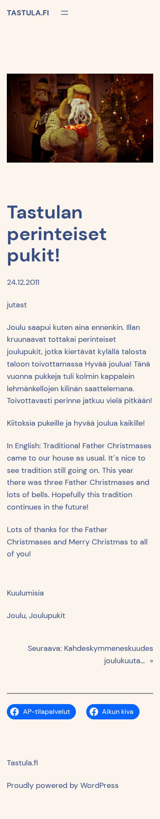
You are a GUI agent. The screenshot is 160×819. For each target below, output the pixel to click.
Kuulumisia (25, 593)
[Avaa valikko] (64, 13)
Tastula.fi (28, 13)
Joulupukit (47, 615)
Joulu (16, 615)
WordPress (99, 785)
